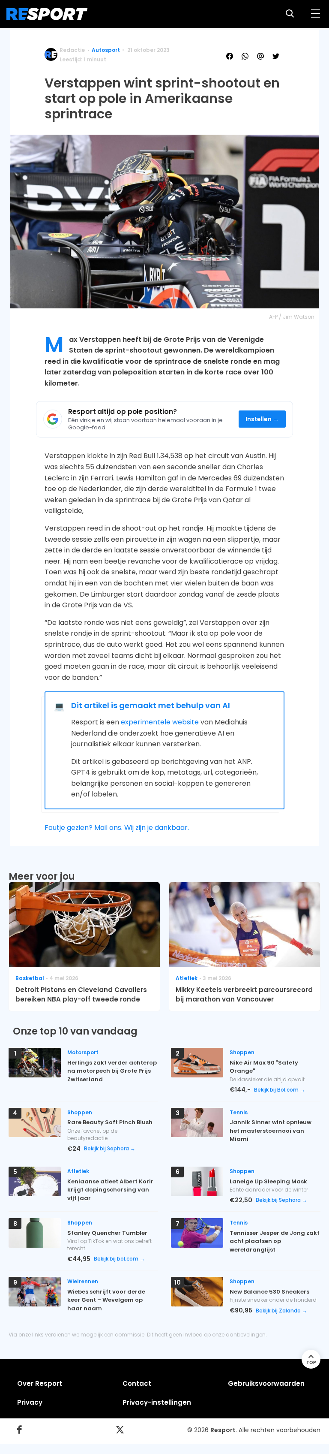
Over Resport (39, 1383)
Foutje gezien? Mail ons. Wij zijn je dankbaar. (117, 828)
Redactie (72, 50)
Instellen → (262, 419)
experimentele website (160, 722)
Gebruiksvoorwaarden (266, 1383)
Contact (137, 1383)
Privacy (29, 1402)
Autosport (106, 50)
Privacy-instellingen (157, 1402)
